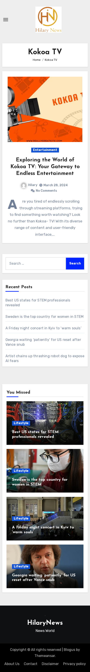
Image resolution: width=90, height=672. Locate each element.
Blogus (69, 650)
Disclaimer (50, 664)
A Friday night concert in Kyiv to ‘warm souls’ (43, 328)
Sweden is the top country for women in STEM (44, 317)
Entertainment (45, 150)
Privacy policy (74, 664)
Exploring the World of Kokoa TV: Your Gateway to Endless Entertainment (45, 166)
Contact (30, 664)
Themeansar (45, 656)
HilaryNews (45, 623)
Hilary (32, 185)
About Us (11, 664)
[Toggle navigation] (5, 19)
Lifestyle (21, 423)
